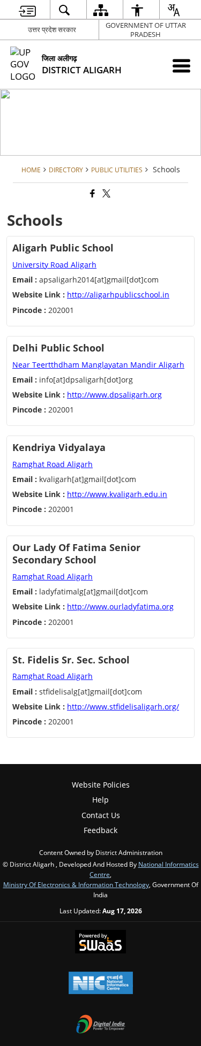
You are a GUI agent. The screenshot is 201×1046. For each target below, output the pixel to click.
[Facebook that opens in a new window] (92, 193)
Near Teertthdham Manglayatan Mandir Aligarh (98, 365)
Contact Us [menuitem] (100, 815)
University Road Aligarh (54, 264)
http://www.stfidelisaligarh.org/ (123, 706)
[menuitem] (27, 10)
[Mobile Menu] (181, 65)
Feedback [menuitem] (100, 830)
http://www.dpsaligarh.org (114, 395)
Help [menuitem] (100, 800)
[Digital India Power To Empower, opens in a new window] (100, 1025)
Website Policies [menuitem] (101, 785)
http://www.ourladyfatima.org (120, 606)
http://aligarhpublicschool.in (118, 294)
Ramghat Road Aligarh (52, 464)
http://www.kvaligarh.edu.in (117, 494)
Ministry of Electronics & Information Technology (76, 884)
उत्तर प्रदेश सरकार (52, 29)
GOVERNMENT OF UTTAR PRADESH (146, 29)
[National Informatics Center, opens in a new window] (101, 984)
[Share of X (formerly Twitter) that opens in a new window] (105, 193)
